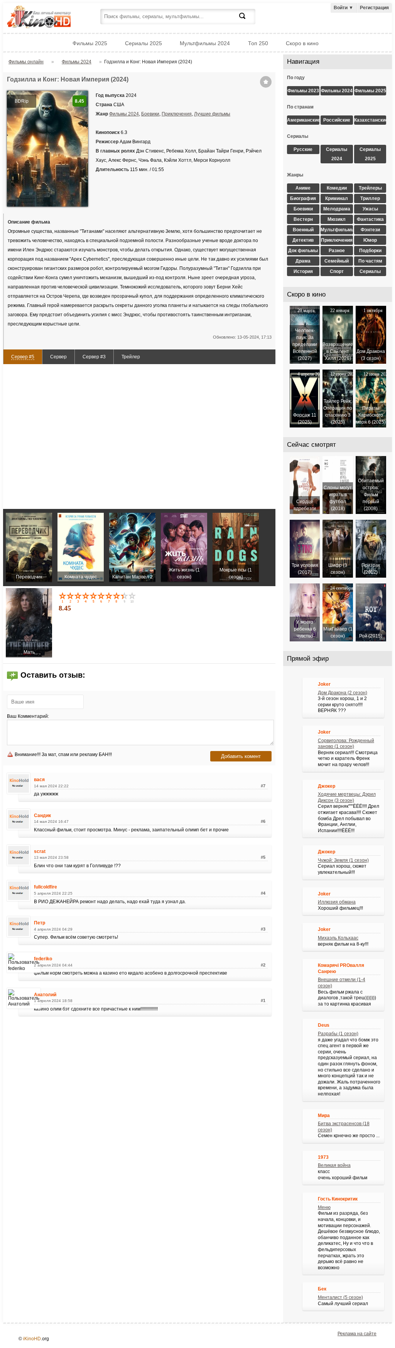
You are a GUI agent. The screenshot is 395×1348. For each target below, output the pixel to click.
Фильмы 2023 (303, 90)
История (303, 271)
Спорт (337, 271)
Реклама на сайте (357, 1333)
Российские (336, 120)
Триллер (370, 198)
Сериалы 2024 (336, 154)
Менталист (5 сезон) (340, 1297)
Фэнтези (370, 229)
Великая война (334, 1165)
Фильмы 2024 (124, 114)
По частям (370, 261)
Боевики (150, 114)
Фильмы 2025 (90, 43)
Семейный (336, 261)
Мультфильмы (337, 229)
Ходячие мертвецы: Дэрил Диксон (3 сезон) (347, 797)
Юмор (370, 240)
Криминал (336, 198)
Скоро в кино (302, 43)
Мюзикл (336, 219)
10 (132, 597)
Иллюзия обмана (337, 902)
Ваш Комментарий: (28, 716)
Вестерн (303, 219)
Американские (303, 120)
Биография (303, 198)
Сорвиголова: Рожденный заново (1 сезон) (346, 743)
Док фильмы (303, 250)
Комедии (337, 188)
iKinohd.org (49, 17)
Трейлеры (370, 188)
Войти (343, 7)
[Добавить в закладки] (266, 82)
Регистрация (374, 7)
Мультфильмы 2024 (205, 43)
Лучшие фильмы (212, 114)
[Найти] (247, 20)
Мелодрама (336, 209)
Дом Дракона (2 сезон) (342, 692)
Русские (303, 149)
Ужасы (370, 209)
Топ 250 (258, 43)
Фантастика (370, 219)
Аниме (303, 188)
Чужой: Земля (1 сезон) (343, 860)
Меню (324, 1207)
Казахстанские (370, 120)
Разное (337, 250)
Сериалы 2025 (143, 43)
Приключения (177, 114)
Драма (303, 261)
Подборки (370, 250)
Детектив (303, 240)
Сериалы (370, 271)
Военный (303, 229)
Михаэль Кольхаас (338, 938)
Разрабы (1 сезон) (338, 1033)
